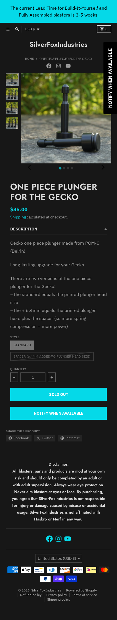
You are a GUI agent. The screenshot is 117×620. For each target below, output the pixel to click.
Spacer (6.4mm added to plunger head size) (52, 356)
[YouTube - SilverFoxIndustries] (68, 66)
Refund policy (30, 595)
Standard (22, 345)
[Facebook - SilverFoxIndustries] (49, 66)
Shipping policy (58, 599)
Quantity (18, 369)
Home (29, 59)
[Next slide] (103, 167)
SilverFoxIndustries (58, 44)
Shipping (18, 217)
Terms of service (84, 595)
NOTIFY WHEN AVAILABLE (58, 413)
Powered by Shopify (81, 590)
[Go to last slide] (30, 167)
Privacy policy (56, 595)
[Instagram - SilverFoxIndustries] (58, 66)
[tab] (60, 168)
